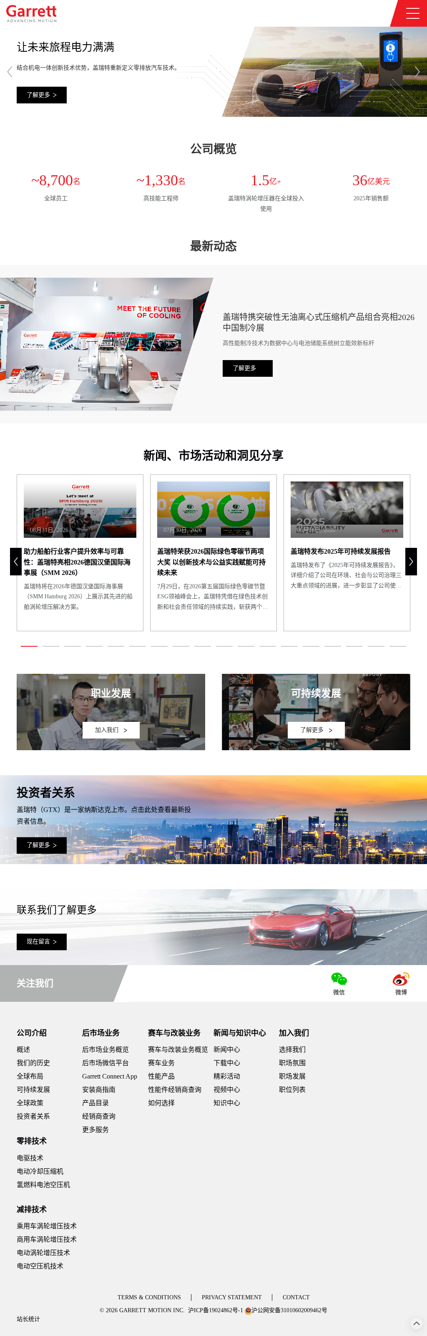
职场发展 (292, 1076)
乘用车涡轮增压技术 (47, 1226)
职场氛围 (292, 1062)
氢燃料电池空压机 (43, 1184)
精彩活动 (227, 1076)
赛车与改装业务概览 (178, 1049)
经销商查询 (99, 1116)
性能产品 (161, 1076)
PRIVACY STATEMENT (232, 1297)
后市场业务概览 (105, 1049)
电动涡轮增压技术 (43, 1252)
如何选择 (161, 1103)
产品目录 (95, 1103)
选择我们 (292, 1049)
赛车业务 (161, 1062)
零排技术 (32, 1141)
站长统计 (28, 1319)
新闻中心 (227, 1049)
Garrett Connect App (109, 1076)
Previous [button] (9, 71)
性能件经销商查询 (174, 1089)
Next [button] (417, 71)
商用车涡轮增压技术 (47, 1239)
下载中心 (227, 1062)
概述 (23, 1049)
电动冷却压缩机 (40, 1171)
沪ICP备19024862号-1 (215, 1310)
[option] (213, 71)
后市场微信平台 (105, 1062)
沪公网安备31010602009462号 (289, 1310)
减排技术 (32, 1209)
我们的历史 (33, 1062)
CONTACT (296, 1297)
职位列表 (292, 1089)
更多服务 (95, 1129)
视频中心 (227, 1089)
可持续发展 (33, 1089)
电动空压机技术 (40, 1266)
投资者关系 (33, 1116)
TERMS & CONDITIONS (149, 1297)
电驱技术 (30, 1158)
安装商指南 (99, 1089)
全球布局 (30, 1076)
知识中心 (227, 1103)
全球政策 (30, 1103)
